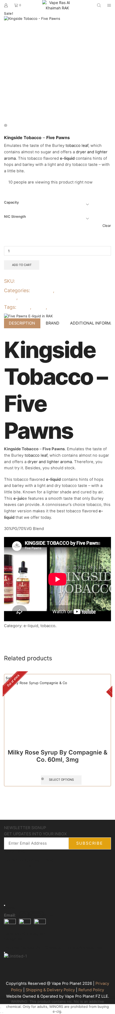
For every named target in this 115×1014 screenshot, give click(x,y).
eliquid (38, 307)
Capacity (11, 202)
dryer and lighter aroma (50, 461)
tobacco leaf (77, 145)
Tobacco (29, 297)
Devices (11, 947)
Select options (61, 780)
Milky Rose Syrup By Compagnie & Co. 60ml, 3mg (58, 756)
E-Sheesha (50, 947)
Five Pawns (60, 307)
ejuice (23, 307)
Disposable (29, 947)
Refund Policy (91, 990)
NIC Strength (15, 216)
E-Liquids (42, 290)
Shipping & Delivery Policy (50, 990)
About (20, 860)
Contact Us (33, 863)
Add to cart (22, 265)
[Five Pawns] (28, 316)
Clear (106, 225)
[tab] (21, 323)
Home (9, 860)
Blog (49, 860)
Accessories (90, 947)
